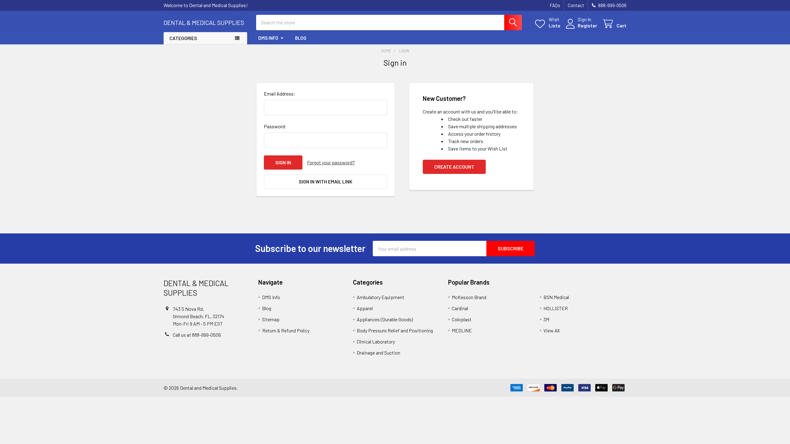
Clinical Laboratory (376, 341)
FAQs (555, 5)
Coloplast (462, 319)
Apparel (365, 308)
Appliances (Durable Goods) (385, 319)
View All (551, 330)
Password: (275, 126)
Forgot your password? (331, 162)
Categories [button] (183, 38)
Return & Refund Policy (286, 330)
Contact (576, 5)
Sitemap (271, 319)
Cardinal (460, 308)
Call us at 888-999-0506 (197, 335)
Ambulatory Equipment (380, 297)
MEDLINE (462, 330)
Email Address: (279, 94)
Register (587, 25)
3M (546, 319)
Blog (300, 38)
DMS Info (268, 38)
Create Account (454, 167)
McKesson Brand (469, 297)
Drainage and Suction (378, 353)
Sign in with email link (325, 181)
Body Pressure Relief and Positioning (395, 330)
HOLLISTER (555, 308)
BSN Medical (556, 297)
